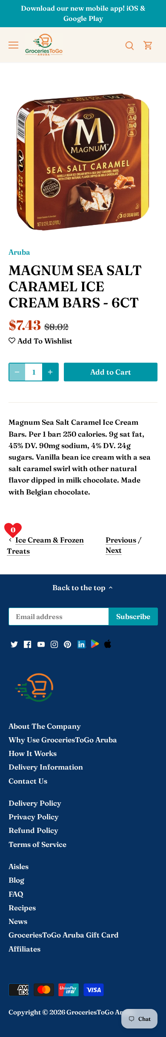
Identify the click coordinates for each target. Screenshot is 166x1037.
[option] (83, 162)
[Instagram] (54, 643)
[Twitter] (14, 643)
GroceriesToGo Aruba (100, 1012)
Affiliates (24, 948)
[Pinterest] (67, 643)
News (18, 921)
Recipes (22, 907)
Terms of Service (37, 844)
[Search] (129, 44)
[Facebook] (27, 643)
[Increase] (50, 372)
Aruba (19, 251)
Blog (16, 879)
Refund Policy (33, 830)
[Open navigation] (13, 45)
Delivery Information (46, 766)
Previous (121, 539)
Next (114, 549)
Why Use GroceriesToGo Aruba (63, 739)
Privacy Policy (34, 816)
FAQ (16, 893)
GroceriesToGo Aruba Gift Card (64, 934)
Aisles (19, 866)
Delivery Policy (35, 802)
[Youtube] (41, 643)
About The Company (45, 726)
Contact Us (28, 780)
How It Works (33, 753)
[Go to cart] (148, 44)
